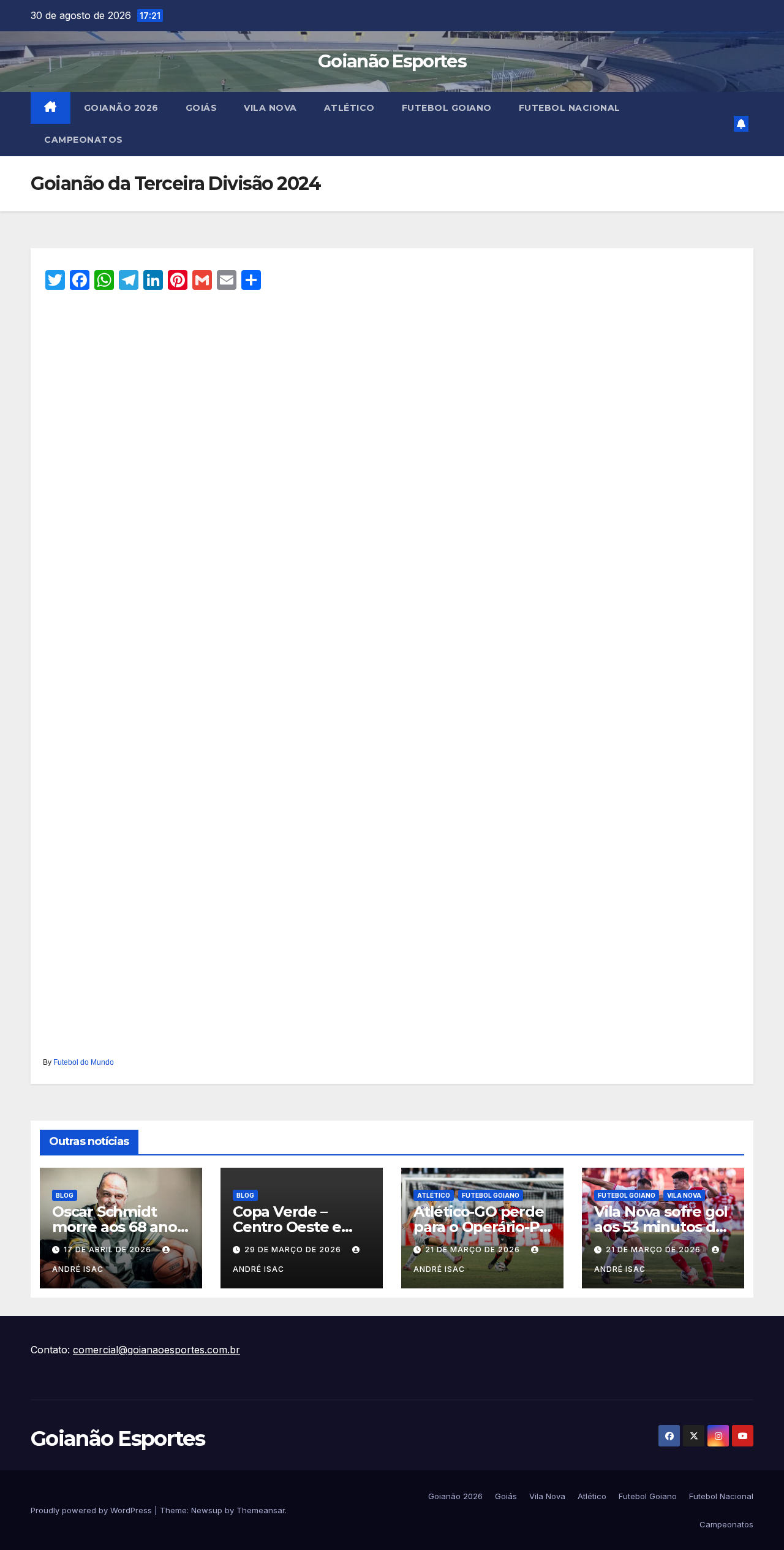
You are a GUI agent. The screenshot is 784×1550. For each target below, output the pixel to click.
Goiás (201, 107)
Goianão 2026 (121, 107)
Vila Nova (270, 107)
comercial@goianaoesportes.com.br (156, 1350)
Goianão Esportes (392, 61)
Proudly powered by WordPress (92, 1510)
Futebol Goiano (447, 107)
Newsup (206, 1510)
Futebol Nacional (569, 107)
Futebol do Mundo (83, 1062)
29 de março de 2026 (294, 1249)
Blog (65, 1195)
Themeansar (260, 1510)
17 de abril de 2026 (109, 1249)
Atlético (349, 107)
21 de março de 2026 (473, 1249)
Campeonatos (83, 139)
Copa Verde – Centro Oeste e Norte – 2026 (287, 1227)
